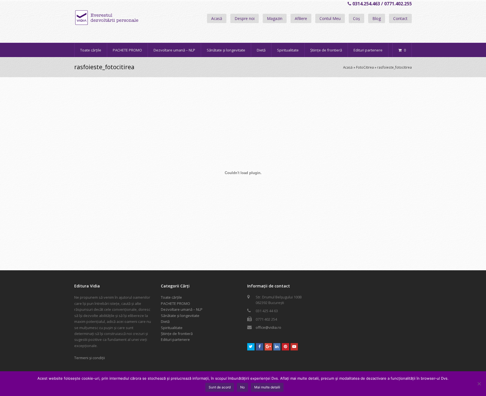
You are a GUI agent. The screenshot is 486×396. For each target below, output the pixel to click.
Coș (356, 18)
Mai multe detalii (267, 387)
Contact (400, 18)
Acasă (216, 18)
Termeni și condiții (89, 357)
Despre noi (245, 18)
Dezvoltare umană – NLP (181, 309)
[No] (479, 383)
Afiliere (301, 18)
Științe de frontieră (177, 333)
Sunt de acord (220, 387)
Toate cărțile (171, 297)
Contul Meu (330, 18)
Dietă (165, 321)
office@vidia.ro (268, 327)
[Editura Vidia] (118, 17)
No (242, 387)
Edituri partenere (175, 339)
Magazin (274, 18)
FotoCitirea (365, 67)
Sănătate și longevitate (180, 315)
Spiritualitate (172, 327)
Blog (376, 18)
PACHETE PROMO (175, 303)
